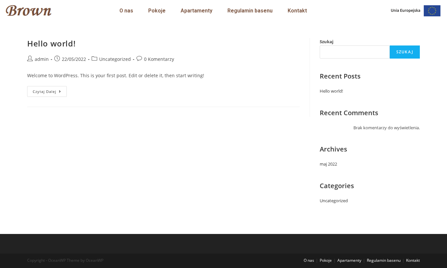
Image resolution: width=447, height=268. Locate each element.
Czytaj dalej (50, 90)
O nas (126, 11)
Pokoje (157, 11)
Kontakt (297, 11)
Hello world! (51, 43)
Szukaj (326, 42)
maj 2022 (328, 164)
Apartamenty (196, 11)
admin (42, 59)
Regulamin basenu (250, 11)
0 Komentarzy (159, 59)
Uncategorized (115, 59)
